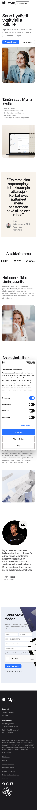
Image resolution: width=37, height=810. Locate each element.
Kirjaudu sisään (22, 3)
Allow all (18, 432)
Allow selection (18, 439)
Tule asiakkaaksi (11, 42)
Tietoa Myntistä (8, 712)
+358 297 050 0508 (14, 672)
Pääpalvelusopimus (8, 767)
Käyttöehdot (6, 757)
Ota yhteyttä (7, 721)
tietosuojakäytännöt (22, 653)
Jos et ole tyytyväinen (8, 771)
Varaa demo (27, 42)
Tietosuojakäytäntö (8, 764)
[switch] (32, 404)
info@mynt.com (8, 724)
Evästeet (4, 760)
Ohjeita (5, 715)
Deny (18, 446)
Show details (25, 426)
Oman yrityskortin (16, 289)
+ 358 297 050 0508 (10, 727)
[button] (33, 3)
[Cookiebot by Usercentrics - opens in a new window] (26, 362)
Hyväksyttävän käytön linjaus (10, 775)
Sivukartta (5, 778)
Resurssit (5, 709)
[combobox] (7, 639)
